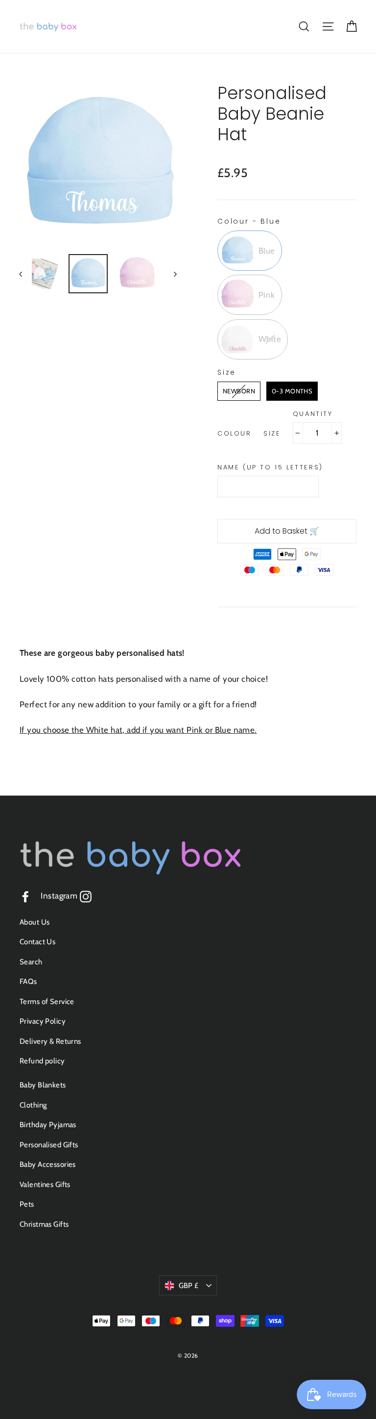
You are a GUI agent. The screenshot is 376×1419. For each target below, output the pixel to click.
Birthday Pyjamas (48, 1124)
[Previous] (26, 273)
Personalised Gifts (49, 1144)
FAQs (28, 981)
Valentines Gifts (45, 1184)
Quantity (313, 414)
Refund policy (42, 1061)
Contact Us (37, 941)
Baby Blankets (43, 1085)
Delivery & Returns (50, 1041)
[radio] (249, 251)
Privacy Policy (43, 1021)
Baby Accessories (48, 1164)
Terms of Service (47, 1001)
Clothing (33, 1105)
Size (272, 434)
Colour (234, 434)
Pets (27, 1204)
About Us (34, 922)
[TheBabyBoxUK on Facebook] (25, 896)
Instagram (66, 896)
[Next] (174, 273)
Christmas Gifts (44, 1224)
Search (31, 961)
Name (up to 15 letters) (270, 467)
